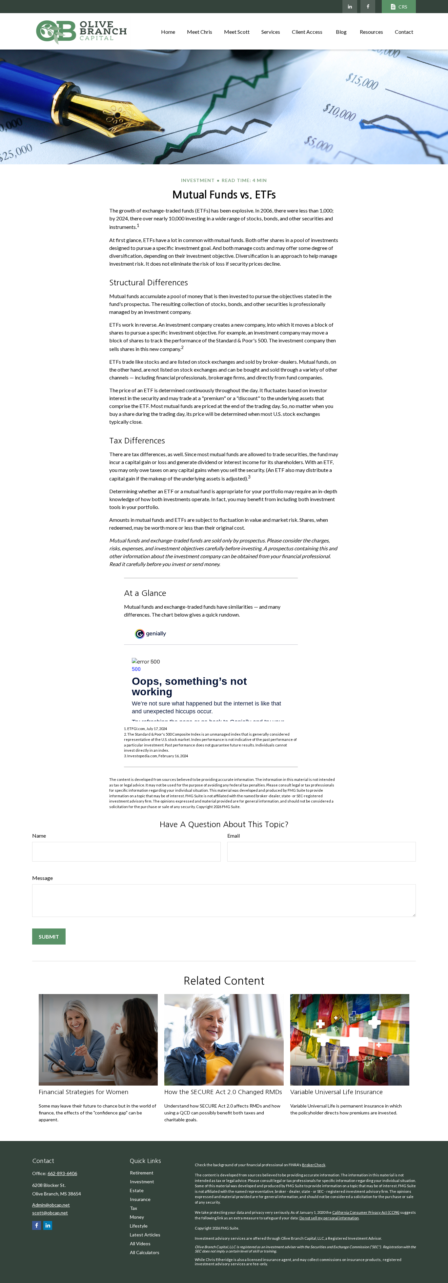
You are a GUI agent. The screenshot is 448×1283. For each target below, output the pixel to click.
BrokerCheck (313, 1165)
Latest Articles (145, 1234)
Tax (133, 1208)
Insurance (140, 1199)
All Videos (140, 1243)
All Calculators (144, 1252)
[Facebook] (367, 6)
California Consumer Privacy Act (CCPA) (365, 1212)
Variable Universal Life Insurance (336, 1092)
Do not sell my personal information (329, 1218)
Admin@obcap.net (51, 1205)
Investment (142, 1181)
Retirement (141, 1172)
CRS (402, 7)
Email (233, 835)
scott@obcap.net (50, 1212)
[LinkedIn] (349, 6)
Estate (137, 1190)
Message (42, 878)
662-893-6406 (62, 1173)
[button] (168, 31)
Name (39, 835)
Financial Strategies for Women (84, 1092)
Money (137, 1217)
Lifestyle (139, 1226)
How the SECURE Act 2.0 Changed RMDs (223, 1092)
